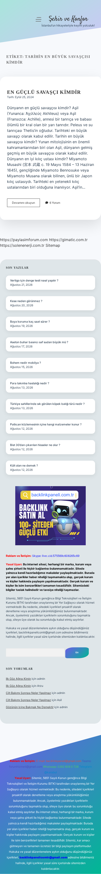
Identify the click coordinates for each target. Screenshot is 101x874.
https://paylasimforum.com (24, 239)
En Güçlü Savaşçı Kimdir (44, 92)
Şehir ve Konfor (68, 19)
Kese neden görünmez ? (26, 301)
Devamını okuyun (26, 204)
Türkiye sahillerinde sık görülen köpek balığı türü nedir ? (47, 404)
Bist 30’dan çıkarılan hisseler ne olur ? (35, 445)
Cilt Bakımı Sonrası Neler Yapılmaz (28, 693)
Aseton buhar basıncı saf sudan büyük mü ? (39, 342)
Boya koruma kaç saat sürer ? (30, 321)
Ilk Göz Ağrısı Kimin (18, 678)
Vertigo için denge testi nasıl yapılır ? (34, 280)
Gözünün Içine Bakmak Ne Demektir (30, 707)
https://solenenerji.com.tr (22, 245)
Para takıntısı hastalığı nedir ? (29, 383)
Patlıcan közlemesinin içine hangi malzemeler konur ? (46, 424)
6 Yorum (55, 202)
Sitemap (53, 245)
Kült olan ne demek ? (24, 465)
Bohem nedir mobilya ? (25, 362)
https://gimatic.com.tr (68, 239)
